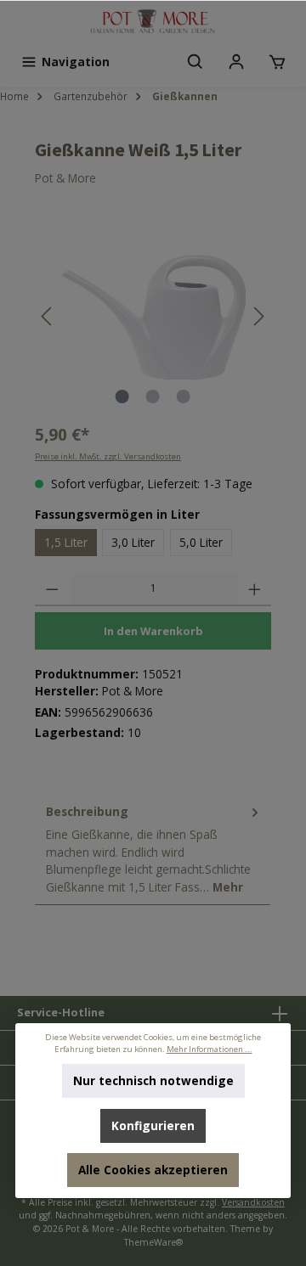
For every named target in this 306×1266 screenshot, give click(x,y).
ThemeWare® (153, 1242)
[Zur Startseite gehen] (153, 22)
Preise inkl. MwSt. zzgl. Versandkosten (108, 456)
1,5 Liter (66, 542)
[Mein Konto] (236, 62)
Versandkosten (253, 1202)
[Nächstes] (258, 316)
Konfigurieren (153, 1125)
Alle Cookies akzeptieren (153, 1170)
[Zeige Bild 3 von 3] (183, 396)
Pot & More (65, 178)
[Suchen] (195, 62)
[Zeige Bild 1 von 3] (122, 396)
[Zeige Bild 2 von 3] (153, 396)
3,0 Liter (133, 542)
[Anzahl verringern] (52, 589)
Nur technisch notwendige (153, 1080)
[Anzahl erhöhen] (254, 589)
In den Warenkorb (153, 631)
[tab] (152, 850)
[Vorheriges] (47, 316)
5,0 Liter (201, 542)
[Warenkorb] (277, 62)
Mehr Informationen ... (209, 1049)
